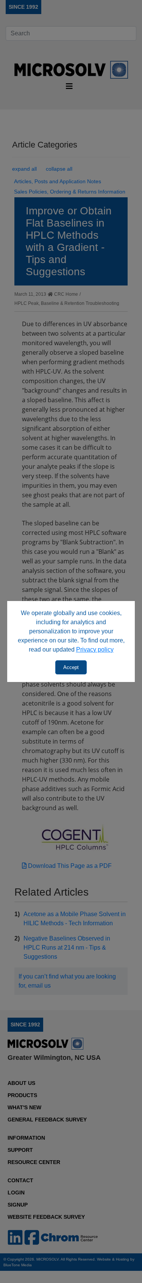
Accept (71, 667)
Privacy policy (95, 649)
